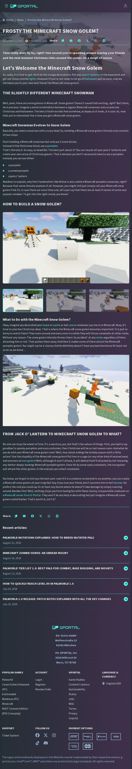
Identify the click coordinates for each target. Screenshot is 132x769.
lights (32, 79)
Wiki (71, 704)
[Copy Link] (62, 40)
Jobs (71, 699)
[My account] (125, 6)
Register (40, 684)
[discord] (46, 744)
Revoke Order (43, 689)
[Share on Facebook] (79, 40)
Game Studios (77, 680)
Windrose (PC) (10, 699)
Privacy (73, 713)
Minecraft (7, 704)
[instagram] (54, 736)
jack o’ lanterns (91, 75)
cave (71, 325)
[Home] (24, 6)
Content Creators (79, 684)
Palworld (7, 680)
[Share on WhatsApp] (95, 40)
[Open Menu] (6, 6)
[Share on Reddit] (104, 40)
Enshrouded (9, 694)
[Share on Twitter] (87, 40)
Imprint (73, 718)
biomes (118, 483)
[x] (46, 736)
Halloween (90, 79)
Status (72, 694)
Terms (72, 709)
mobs (99, 337)
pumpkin (52, 146)
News (20, 20)
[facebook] (37, 736)
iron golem (28, 461)
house (46, 325)
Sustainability (77, 689)
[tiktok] (37, 744)
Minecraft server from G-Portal (23, 495)
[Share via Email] (71, 40)
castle (56, 325)
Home (9, 20)
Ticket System (10, 735)
